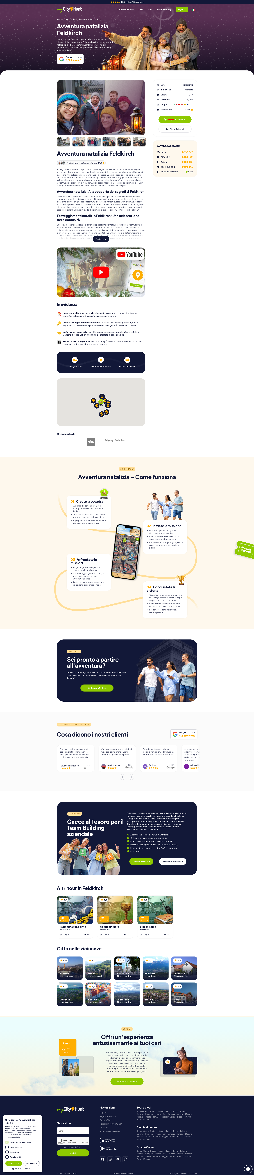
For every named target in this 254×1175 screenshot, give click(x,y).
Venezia (180, 1114)
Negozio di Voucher (108, 1116)
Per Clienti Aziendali (175, 129)
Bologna (149, 1114)
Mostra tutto (101, 239)
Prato (139, 1119)
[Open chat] (248, 1169)
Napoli (168, 1111)
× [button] (39, 1118)
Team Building (164, 9)
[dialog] (22, 1143)
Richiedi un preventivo (172, 861)
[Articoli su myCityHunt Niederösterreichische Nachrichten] (91, 442)
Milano (161, 1111)
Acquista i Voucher (128, 1081)
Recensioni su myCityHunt (111, 1124)
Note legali (173, 1173)
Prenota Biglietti (98, 688)
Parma (188, 1117)
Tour (150, 9)
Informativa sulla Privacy (73, 1147)
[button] (22, 1168)
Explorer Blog (105, 1120)
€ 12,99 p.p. (177, 119)
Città (140, 9)
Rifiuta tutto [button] (31, 1163)
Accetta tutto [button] (13, 1163)
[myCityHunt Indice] (72, 9)
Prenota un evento (141, 861)
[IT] (193, 9)
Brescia (180, 1117)
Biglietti (103, 1113)
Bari (164, 1114)
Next (131, 777)
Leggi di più (16, 1137)
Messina (188, 1114)
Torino (175, 1111)
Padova (140, 1117)
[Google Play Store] (109, 1148)
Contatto (104, 1127)
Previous (122, 777)
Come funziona (125, 9)
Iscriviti (73, 1153)
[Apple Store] (109, 1140)
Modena (146, 1119)
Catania (171, 1114)
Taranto (156, 1117)
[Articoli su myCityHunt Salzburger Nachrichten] (115, 440)
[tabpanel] (75, 362)
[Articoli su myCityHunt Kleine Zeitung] (67, 439)
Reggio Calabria (168, 1117)
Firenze (158, 1114)
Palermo (183, 1111)
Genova (140, 1114)
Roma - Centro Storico (146, 1111)
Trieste (148, 1117)
